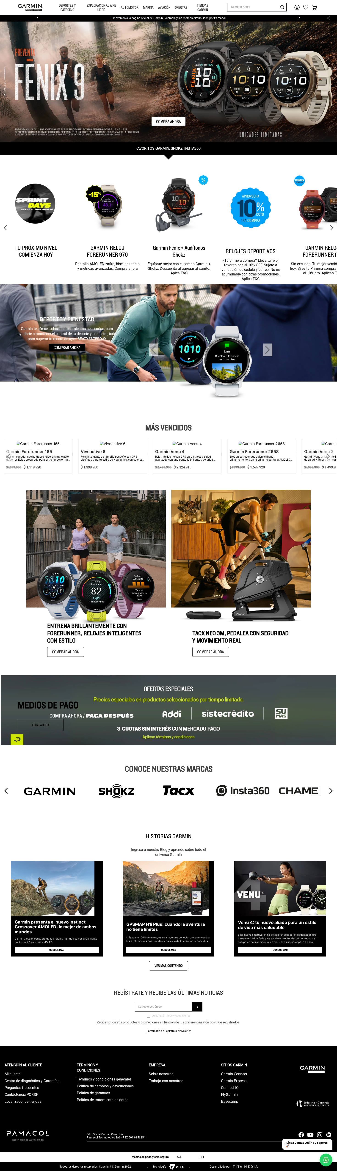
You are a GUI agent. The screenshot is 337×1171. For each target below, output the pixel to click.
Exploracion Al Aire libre (101, 7)
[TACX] (178, 791)
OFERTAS (181, 7)
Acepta (171, 1015)
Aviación (164, 7)
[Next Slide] (299, 18)
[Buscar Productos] (283, 7)
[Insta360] (242, 791)
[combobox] (257, 7)
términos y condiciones (176, 1015)
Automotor (129, 7)
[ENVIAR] (197, 1007)
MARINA (148, 7)
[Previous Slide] (37, 18)
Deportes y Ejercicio (67, 7)
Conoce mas (56, 949)
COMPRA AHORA (168, 121)
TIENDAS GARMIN (202, 7)
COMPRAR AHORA (67, 347)
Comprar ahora (65, 651)
